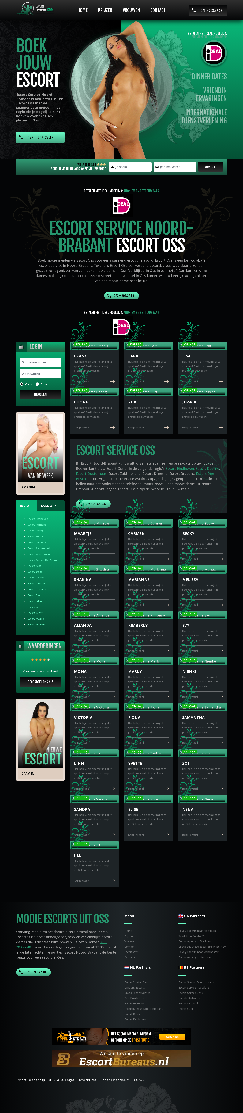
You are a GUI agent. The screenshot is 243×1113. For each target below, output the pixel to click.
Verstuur (210, 167)
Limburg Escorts (134, 987)
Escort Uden (35, 601)
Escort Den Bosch (38, 542)
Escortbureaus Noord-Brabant (143, 1009)
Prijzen (105, 10)
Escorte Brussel (188, 1003)
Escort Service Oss (135, 982)
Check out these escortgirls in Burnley (202, 946)
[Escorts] (121, 1036)
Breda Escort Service (137, 993)
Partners (129, 957)
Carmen (27, 773)
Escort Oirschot (37, 583)
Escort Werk (131, 952)
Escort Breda (35, 536)
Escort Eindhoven (38, 519)
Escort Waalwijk (37, 624)
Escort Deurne (36, 577)
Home (82, 10)
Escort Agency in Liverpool (194, 957)
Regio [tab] (24, 506)
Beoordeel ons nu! (40, 682)
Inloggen (40, 394)
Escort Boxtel (35, 571)
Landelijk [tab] (48, 506)
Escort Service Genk (190, 993)
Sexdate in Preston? (191, 936)
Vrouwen (131, 10)
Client (28, 384)
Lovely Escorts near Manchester (198, 952)
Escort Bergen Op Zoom (42, 560)
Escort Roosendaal (39, 548)
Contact (158, 10)
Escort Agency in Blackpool (195, 941)
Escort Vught (35, 612)
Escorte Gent (186, 1009)
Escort (45, 384)
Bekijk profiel (82, 381)
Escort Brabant (28, 1080)
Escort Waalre (36, 618)
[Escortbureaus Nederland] (121, 1058)
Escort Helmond (37, 524)
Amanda (28, 487)
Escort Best (34, 565)
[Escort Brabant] (36, 8)
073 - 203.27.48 (211, 11)
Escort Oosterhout (38, 589)
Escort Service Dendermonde (196, 982)
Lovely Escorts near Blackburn (197, 930)
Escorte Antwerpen (190, 998)
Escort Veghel (36, 607)
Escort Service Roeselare (193, 987)
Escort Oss (34, 595)
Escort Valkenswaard (40, 554)
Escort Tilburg (35, 530)
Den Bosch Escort (135, 998)
